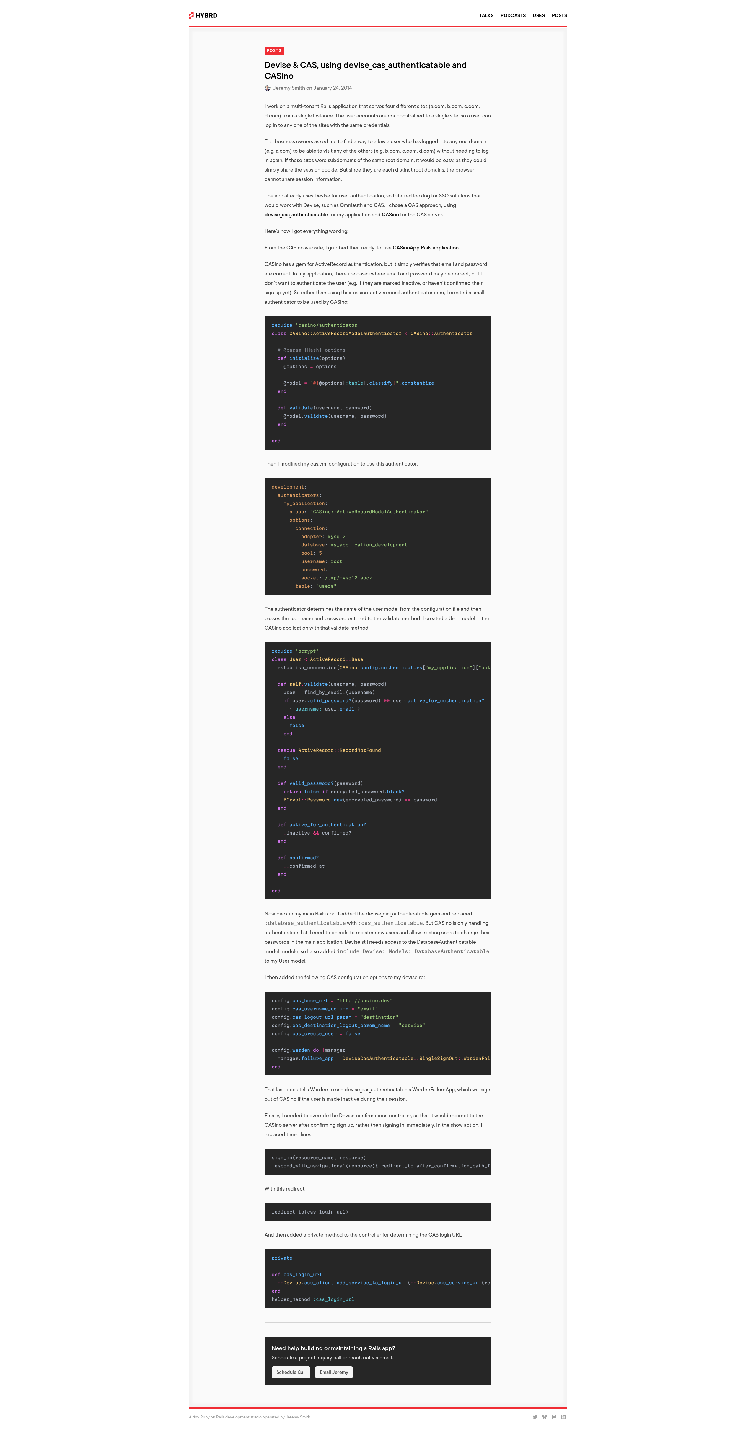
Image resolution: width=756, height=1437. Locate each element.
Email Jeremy (334, 1372)
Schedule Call (291, 1372)
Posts (559, 15)
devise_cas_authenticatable (296, 214)
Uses (539, 15)
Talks (486, 15)
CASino (390, 214)
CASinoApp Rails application (426, 248)
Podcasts (513, 15)
